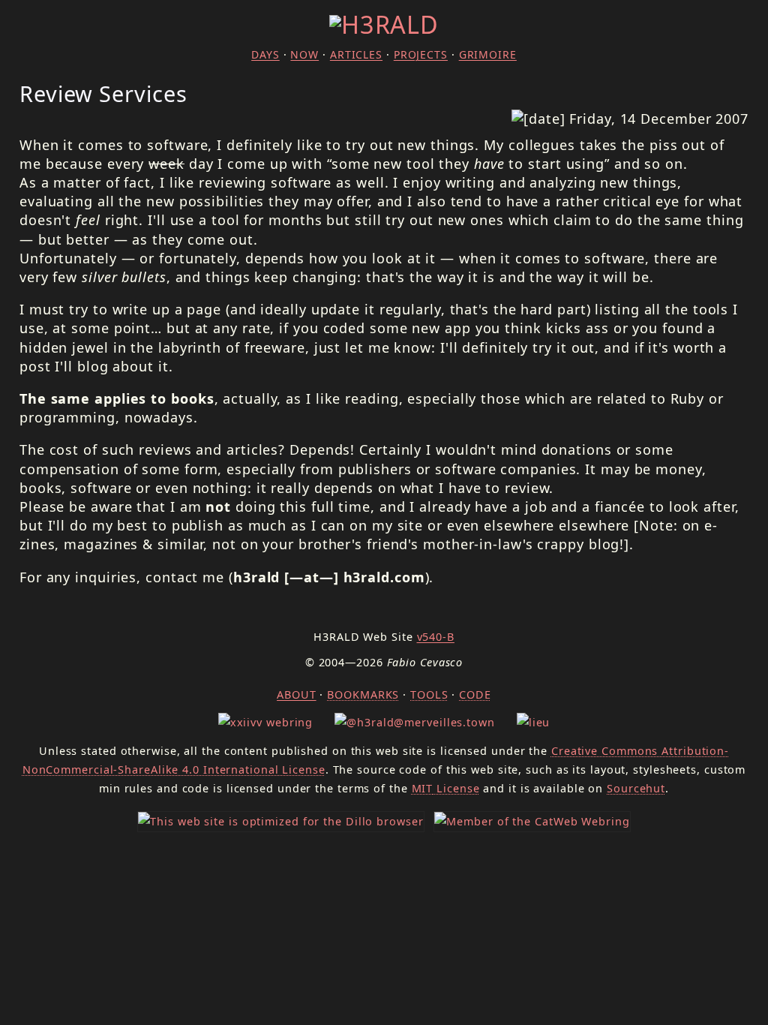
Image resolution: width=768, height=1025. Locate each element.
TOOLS (429, 694)
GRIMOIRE (488, 54)
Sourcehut (636, 788)
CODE (475, 694)
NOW (304, 54)
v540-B (435, 637)
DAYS (265, 54)
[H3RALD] (384, 24)
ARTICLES (356, 54)
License (446, 788)
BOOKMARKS (363, 694)
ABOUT (296, 694)
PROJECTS (421, 54)
